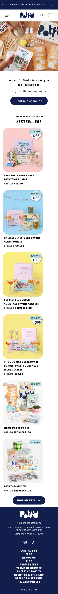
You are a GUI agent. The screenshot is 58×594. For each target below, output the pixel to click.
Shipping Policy (29, 571)
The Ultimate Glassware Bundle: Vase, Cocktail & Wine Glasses (21, 365)
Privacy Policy (29, 582)
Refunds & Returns (29, 578)
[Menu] (7, 15)
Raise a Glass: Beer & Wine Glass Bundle (22, 239)
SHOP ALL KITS (26, 500)
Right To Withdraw (29, 575)
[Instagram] (25, 542)
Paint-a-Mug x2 (15, 486)
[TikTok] (33, 542)
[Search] (42, 15)
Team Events (29, 564)
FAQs (28, 554)
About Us (29, 557)
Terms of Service (29, 568)
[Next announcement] (51, 4)
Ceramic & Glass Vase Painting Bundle (19, 177)
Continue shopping (29, 101)
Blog (29, 561)
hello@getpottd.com (29, 522)
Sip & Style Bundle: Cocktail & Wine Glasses (21, 301)
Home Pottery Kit (17, 428)
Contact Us (29, 550)
